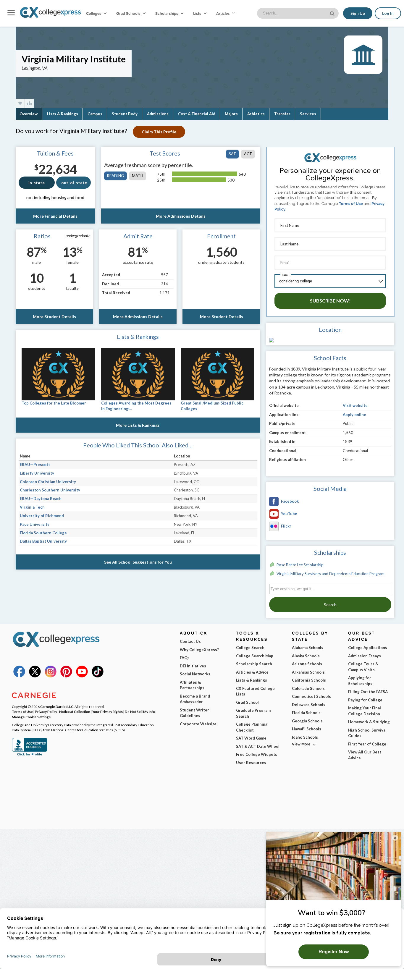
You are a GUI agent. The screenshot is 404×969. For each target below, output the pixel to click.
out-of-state (74, 182)
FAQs (185, 657)
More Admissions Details (181, 216)
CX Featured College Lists (255, 691)
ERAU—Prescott (35, 464)
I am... (286, 275)
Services (308, 113)
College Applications (367, 647)
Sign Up (357, 13)
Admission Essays (364, 655)
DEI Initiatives (193, 666)
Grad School (247, 702)
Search (330, 604)
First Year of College (367, 744)
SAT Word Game (251, 738)
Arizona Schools (307, 663)
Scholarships (167, 13)
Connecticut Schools (311, 696)
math (137, 175)
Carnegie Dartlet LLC (56, 706)
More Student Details (54, 316)
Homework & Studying (369, 721)
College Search (250, 647)
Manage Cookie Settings (31, 717)
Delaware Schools (308, 704)
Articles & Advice (252, 672)
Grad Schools (128, 13)
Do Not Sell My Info (140, 711)
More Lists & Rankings (138, 425)
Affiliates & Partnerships (192, 685)
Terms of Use (351, 203)
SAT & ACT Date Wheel (257, 746)
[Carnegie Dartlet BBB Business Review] (29, 755)
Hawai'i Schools (306, 729)
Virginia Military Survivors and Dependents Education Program (330, 573)
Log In (388, 13)
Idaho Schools (305, 737)
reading (115, 175)
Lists (197, 13)
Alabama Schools (307, 647)
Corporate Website (198, 724)
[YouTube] (82, 676)
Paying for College (365, 700)
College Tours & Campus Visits (363, 666)
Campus (95, 113)
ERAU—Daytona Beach (41, 498)
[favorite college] (20, 103)
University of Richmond (42, 515)
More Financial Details (55, 216)
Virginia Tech (32, 507)
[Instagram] (50, 676)
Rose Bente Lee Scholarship (300, 564)
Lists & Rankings (62, 113)
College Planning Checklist (252, 727)
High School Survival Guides (367, 733)
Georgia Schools (307, 721)
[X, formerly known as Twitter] (35, 676)
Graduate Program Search (253, 713)
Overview (29, 113)
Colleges (93, 13)
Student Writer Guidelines (194, 713)
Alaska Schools (306, 655)
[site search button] (332, 13)
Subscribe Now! (330, 300)
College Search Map (254, 655)
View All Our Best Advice (364, 755)
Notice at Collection (74, 711)
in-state (36, 182)
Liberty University (37, 473)
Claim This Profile (159, 131)
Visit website (355, 405)
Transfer (282, 113)
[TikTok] (97, 676)
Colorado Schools (308, 688)
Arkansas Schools (308, 672)
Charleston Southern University (50, 490)
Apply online (354, 414)
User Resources (251, 762)
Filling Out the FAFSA (368, 691)
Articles (223, 13)
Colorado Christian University (48, 481)
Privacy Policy (46, 711)
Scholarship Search (254, 663)
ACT (248, 153)
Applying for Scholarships (360, 680)
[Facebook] (19, 676)
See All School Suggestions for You (138, 561)
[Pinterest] (66, 676)
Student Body (125, 113)
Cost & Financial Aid (196, 113)
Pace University (34, 524)
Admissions (158, 113)
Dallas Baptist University (43, 541)
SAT (232, 153)
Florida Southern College (43, 532)
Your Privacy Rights (107, 711)
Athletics (256, 113)
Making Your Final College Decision (364, 711)
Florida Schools (306, 712)
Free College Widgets (256, 754)
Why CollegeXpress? (199, 649)
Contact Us (190, 641)
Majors (231, 113)
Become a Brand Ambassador (195, 699)
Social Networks (195, 674)
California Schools (309, 680)
